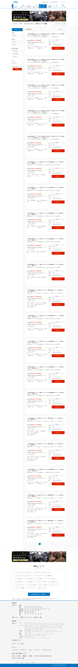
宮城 (30, 606)
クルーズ (14, 643)
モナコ (29, 626)
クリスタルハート (23, 649)
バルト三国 (42, 626)
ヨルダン (36, 630)
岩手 (28, 606)
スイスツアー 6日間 (31, 584)
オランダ (57, 625)
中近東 (20, 630)
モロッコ (30, 631)
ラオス (53, 624)
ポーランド (31, 629)
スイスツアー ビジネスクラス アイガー (42, 572)
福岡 (25, 613)
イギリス (46, 625)
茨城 (25, 607)
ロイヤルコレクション (46, 649)
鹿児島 (41, 613)
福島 (38, 606)
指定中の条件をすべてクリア (17, 66)
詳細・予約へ (58, 48)
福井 (35, 608)
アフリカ (20, 631)
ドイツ (34, 625)
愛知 (46, 608)
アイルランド (33, 626)
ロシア (38, 626)
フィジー (49, 637)
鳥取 (25, 611)
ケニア (56, 631)
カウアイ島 (43, 635)
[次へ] (52, 544)
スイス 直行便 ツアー (30, 581)
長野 (38, 608)
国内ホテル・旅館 (38, 617)
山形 (35, 606)
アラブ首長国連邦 (27, 630)
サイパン (29, 636)
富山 (30, 608)
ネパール (39, 624)
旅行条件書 (27, 662)
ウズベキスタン (62, 624)
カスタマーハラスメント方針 (43, 662)
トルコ (33, 630)
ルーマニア (36, 629)
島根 (28, 611)
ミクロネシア (21, 636)
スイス (50, 625)
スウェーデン (59, 626)
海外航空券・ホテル (16, 640)
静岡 (43, 608)
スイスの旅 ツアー (19, 578)
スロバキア (26, 629)
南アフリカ (39, 631)
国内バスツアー (15, 617)
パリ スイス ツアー (38, 575)
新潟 (28, 608)
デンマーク (49, 626)
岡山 (30, 611)
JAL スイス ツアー (53, 584)
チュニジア (34, 631)
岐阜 (40, 608)
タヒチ (46, 637)
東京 (35, 607)
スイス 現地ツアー (19, 581)
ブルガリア (41, 629)
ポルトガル (42, 625)
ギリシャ (53, 625)
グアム (26, 636)
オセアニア (21, 637)
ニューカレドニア (41, 637)
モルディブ (57, 624)
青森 (25, 606)
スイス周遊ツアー (49, 575)
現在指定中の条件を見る (59, 23)
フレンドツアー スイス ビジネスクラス (24, 575)
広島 (33, 611)
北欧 (45, 626)
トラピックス (15, 649)
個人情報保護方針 (33, 662)
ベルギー (61, 625)
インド (36, 624)
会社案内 (16, 662)
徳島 (25, 612)
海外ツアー (15, 623)
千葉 (38, 607)
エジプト (26, 631)
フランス (30, 625)
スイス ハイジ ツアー (31, 587)
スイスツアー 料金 (51, 578)
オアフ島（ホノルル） (28, 635)
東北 (20, 606)
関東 (20, 607)
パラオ (33, 636)
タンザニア (60, 631)
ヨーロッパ (21, 625)
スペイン (37, 625)
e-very (30, 649)
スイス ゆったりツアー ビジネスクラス (24, 572)
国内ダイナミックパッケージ (26, 617)
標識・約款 (22, 662)
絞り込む (17, 69)
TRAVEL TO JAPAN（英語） (18, 658)
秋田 (33, 606)
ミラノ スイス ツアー (20, 584)
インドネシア (31, 624)
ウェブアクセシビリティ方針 (54, 662)
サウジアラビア (49, 630)
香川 (28, 612)
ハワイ (20, 635)
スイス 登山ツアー (30, 578)
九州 (20, 613)
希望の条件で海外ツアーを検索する (38, 594)
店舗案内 (55, 2)
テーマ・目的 (20, 643)
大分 (35, 613)
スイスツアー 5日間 (42, 581)
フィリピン (26, 624)
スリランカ (44, 624)
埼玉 (33, 607)
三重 (48, 608)
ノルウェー (54, 626)
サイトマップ (62, 662)
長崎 (30, 613)
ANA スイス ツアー (43, 587)
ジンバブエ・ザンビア (46, 631)
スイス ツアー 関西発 (20, 587)
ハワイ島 (34, 635)
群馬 (30, 607)
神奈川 (41, 607)
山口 (35, 611)
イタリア (26, 625)
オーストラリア (27, 637)
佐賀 (28, 613)
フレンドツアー (37, 649)
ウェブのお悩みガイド (45, 2)
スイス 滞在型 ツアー (53, 581)
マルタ (26, 626)
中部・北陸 (21, 608)
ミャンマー (49, 624)
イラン (45, 630)
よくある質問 (52, 2)
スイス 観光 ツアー (41, 578)
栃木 (28, 607)
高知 (33, 612)
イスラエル (41, 630)
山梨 (25, 608)
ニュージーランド (34, 637)
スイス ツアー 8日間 (42, 584)
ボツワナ (52, 631)
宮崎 (38, 613)
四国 (20, 612)
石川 (33, 608)
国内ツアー (15, 605)
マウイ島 (38, 635)
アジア (20, 623)
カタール (54, 630)
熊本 (33, 613)
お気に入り (63, 2)
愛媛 (30, 612)
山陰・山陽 (21, 611)
